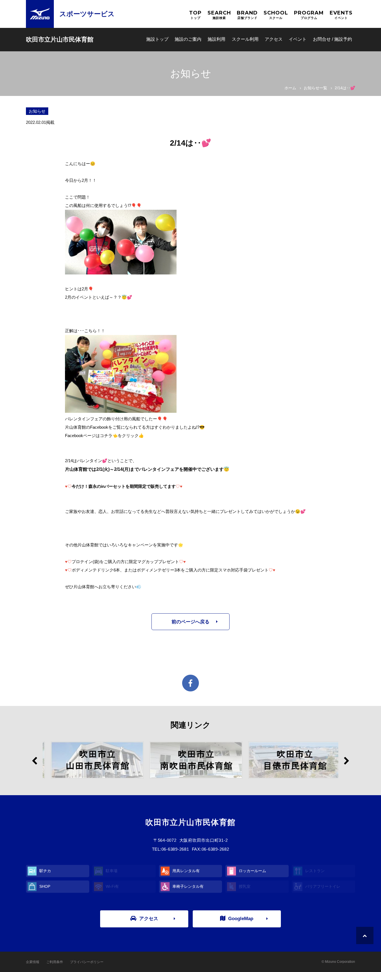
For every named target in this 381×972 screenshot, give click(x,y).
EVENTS (341, 15)
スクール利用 (245, 39)
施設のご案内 (188, 39)
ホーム (290, 88)
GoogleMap (240, 918)
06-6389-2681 (175, 849)
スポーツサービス (87, 14)
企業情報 (32, 962)
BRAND (247, 15)
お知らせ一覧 (315, 88)
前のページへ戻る (190, 621)
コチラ (106, 435)
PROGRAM (309, 15)
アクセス (274, 39)
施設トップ (157, 39)
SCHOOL (276, 15)
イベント (298, 39)
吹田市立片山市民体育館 (59, 39)
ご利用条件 (54, 962)
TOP (195, 15)
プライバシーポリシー (86, 962)
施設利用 (216, 39)
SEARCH (219, 15)
